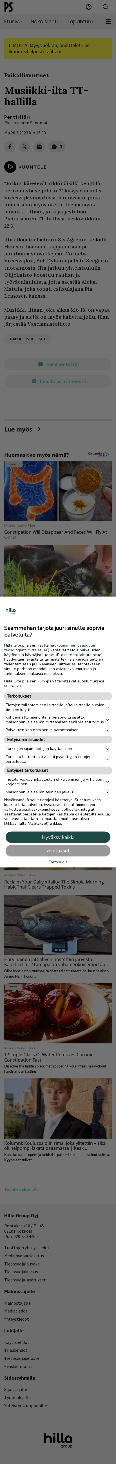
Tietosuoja (58, 862)
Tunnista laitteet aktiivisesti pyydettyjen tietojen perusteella (49, 759)
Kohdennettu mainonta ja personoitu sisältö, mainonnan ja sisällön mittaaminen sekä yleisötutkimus (55, 720)
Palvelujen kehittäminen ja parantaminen (42, 730)
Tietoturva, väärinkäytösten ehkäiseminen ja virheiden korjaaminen (54, 782)
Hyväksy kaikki (58, 837)
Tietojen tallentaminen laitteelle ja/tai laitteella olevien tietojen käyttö (55, 707)
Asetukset (58, 850)
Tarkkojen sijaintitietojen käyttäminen (39, 748)
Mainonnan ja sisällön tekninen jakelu (39, 791)
